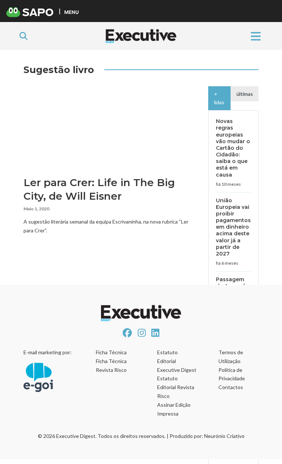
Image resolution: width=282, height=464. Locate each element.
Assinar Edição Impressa (174, 409)
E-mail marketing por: (48, 352)
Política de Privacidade (231, 374)
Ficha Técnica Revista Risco (111, 365)
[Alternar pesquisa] (23, 36)
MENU (71, 12)
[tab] (219, 98)
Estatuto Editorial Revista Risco (175, 387)
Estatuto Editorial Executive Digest (176, 361)
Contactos (230, 387)
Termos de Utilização (230, 356)
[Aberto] (256, 35)
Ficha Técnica (111, 352)
